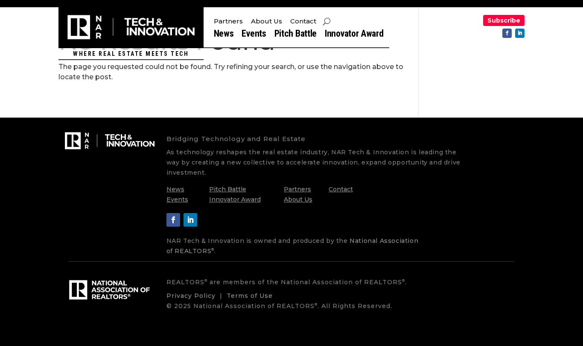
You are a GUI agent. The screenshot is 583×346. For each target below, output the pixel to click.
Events (254, 35)
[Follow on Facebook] (507, 33)
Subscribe (503, 20)
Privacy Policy (191, 296)
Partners (228, 21)
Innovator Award (354, 35)
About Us (266, 21)
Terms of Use (250, 296)
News (224, 35)
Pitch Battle (295, 35)
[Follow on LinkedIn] (520, 33)
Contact (303, 21)
